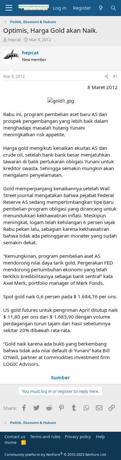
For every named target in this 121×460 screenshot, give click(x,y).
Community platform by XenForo (56, 454)
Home (10, 442)
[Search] (113, 8)
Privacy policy (78, 436)
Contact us (15, 436)
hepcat (14, 39)
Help (100, 436)
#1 (115, 76)
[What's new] (100, 8)
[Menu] (8, 8)
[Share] (107, 76)
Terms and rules (45, 436)
